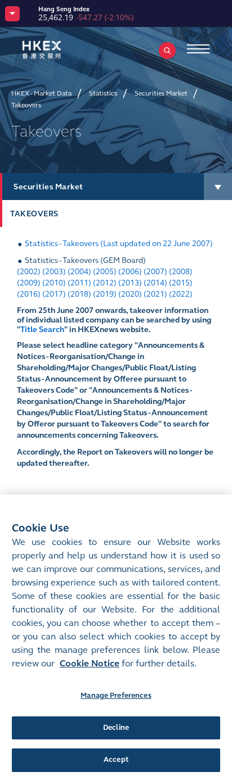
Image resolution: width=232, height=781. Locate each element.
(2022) (181, 294)
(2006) (130, 271)
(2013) (130, 283)
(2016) (29, 294)
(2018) (79, 294)
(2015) (181, 283)
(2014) (155, 283)
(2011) (79, 283)
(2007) (155, 271)
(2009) (29, 283)
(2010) (54, 283)
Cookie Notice (89, 663)
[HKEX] (59, 49)
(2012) (105, 283)
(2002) (29, 271)
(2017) (54, 294)
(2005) (105, 271)
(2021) (155, 294)
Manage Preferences (116, 695)
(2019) (105, 294)
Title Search (42, 329)
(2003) (54, 271)
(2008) (181, 271)
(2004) (79, 271)
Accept (116, 759)
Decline (116, 727)
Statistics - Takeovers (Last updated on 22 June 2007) (119, 243)
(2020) (130, 294)
